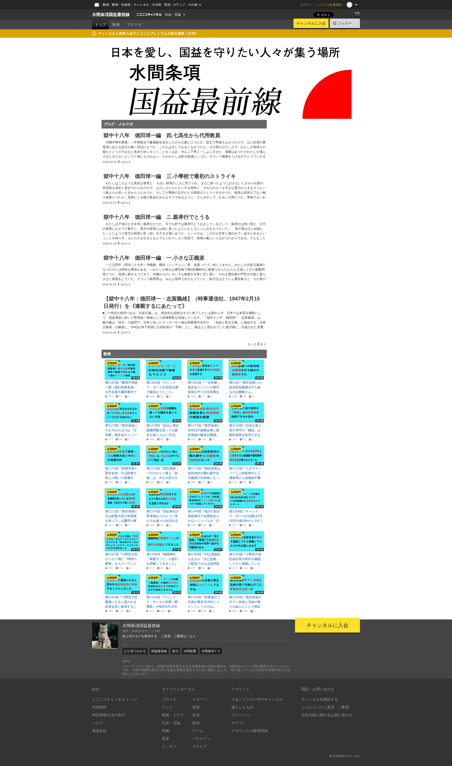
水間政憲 (190, 651)
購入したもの (242, 707)
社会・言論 (173, 14)
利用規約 (99, 707)
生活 (196, 715)
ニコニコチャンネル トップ (114, 699)
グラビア (199, 746)
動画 (106, 5)
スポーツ (199, 699)
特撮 (165, 730)
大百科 (156, 5)
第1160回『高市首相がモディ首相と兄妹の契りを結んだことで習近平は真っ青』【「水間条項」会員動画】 (245, 606)
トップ (100, 25)
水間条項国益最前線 (111, 14)
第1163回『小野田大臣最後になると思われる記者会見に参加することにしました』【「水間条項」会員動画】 (121, 606)
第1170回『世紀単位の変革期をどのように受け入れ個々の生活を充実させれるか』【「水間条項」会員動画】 (162, 521)
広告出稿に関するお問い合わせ (327, 715)
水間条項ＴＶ (210, 651)
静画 (115, 5)
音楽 (165, 738)
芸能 (196, 707)
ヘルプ (97, 722)
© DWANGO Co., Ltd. (344, 756)
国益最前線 (159, 651)
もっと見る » (256, 344)
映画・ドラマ (173, 715)
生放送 (126, 5)
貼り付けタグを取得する (139, 636)
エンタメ (169, 746)
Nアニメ (179, 5)
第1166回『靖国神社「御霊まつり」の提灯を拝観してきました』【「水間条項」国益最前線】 (162, 563)
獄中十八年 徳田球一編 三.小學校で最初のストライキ (170, 176)
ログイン (306, 5)
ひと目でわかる (135, 651)
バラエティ (201, 738)
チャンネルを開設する (319, 699)
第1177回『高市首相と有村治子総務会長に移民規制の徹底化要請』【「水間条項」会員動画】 (204, 435)
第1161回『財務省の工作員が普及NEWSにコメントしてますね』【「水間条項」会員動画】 (204, 606)
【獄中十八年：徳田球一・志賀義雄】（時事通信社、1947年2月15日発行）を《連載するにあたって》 (182, 302)
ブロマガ (134, 25)
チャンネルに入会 (311, 23)
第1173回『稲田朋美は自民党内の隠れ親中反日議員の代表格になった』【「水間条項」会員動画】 (204, 478)
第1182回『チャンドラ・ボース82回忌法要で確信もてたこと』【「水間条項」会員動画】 (162, 392)
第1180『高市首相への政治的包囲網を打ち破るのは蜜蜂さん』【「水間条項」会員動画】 (245, 392)
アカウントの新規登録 (249, 730)
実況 (167, 5)
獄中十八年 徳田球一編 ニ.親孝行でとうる (157, 217)
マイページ (240, 715)
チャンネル (141, 5)
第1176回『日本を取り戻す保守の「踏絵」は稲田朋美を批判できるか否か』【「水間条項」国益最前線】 (245, 435)
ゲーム (197, 730)
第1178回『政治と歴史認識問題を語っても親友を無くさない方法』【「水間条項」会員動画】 (162, 435)
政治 (175, 651)
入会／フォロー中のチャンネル (257, 699)
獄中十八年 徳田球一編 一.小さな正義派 (154, 258)
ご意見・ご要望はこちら (178, 636)
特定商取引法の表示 (108, 715)
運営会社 (99, 730)
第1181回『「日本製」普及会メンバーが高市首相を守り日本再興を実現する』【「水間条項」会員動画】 (204, 392)
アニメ (167, 707)
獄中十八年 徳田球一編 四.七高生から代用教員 (162, 135)
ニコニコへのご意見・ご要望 (325, 707)
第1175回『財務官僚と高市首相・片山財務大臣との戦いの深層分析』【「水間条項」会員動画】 (121, 478)
